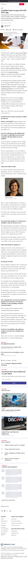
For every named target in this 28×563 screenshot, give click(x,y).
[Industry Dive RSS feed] (10, 511)
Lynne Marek (4, 348)
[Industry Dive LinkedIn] (2, 511)
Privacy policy (4, 556)
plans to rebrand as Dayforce (13, 68)
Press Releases (4, 531)
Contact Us (3, 523)
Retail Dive (13, 535)
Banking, (9, 363)
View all (3, 500)
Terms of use (11, 556)
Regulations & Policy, (17, 363)
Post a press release (10, 500)
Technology (4, 365)
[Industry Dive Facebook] (4, 511)
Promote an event (15, 525)
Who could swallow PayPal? (10, 410)
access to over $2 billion (21, 53)
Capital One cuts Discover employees (10, 433)
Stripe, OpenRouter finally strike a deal (15, 453)
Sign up (21, 4)
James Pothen (7, 25)
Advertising (13, 519)
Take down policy (19, 556)
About (2, 519)
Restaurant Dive (15, 533)
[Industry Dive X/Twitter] (7, 511)
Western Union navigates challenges (12, 459)
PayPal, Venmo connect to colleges (15, 445)
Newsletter (3, 525)
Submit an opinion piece (16, 523)
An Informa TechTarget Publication (14, 1)
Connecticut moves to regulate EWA (11, 347)
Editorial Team (4, 521)
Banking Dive (14, 531)
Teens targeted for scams (12, 449)
